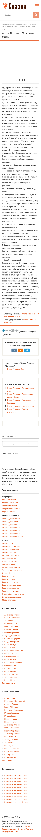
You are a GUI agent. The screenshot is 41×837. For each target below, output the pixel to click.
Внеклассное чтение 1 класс (15, 776)
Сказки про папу (9, 576)
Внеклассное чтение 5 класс (15, 787)
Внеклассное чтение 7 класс (15, 793)
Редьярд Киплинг (11, 674)
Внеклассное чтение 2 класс (15, 778)
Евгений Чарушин (11, 728)
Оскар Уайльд (10, 671)
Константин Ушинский (13, 650)
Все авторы (7, 760)
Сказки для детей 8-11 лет (13, 536)
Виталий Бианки (11, 630)
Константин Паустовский (14, 701)
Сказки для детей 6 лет (11, 530)
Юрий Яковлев (10, 758)
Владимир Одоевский (13, 662)
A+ (23, 80)
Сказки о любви (8, 564)
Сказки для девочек (10, 588)
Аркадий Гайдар (11, 704)
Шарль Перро (9, 680)
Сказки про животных (11, 549)
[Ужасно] (3, 330)
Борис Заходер (10, 645)
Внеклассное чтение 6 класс (15, 790)
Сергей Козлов (10, 665)
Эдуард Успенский (12, 636)
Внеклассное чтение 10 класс (16, 802)
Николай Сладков (11, 749)
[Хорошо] (13, 330)
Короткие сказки (9, 512)
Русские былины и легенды (13, 594)
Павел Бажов (9, 648)
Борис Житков (10, 659)
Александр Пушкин (12, 615)
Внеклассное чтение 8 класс (15, 796)
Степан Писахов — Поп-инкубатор (20, 406)
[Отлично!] (17, 330)
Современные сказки (11, 509)
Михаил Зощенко (11, 656)
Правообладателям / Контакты (13, 829)
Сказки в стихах (8, 543)
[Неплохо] (10, 330)
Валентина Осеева (11, 752)
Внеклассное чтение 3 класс (15, 781)
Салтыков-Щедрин (12, 639)
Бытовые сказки (9, 500)
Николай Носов (10, 654)
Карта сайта (27, 826)
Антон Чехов (9, 698)
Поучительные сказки (11, 567)
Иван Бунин (9, 746)
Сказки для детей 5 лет (11, 527)
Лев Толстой (9, 621)
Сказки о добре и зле (10, 546)
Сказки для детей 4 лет (11, 525)
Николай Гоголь (10, 722)
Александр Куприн (12, 725)
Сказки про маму (9, 579)
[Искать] (36, 15)
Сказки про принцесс (10, 591)
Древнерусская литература (13, 597)
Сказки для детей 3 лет (11, 522)
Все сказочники (8, 683)
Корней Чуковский (12, 618)
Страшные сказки (9, 561)
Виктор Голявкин (11, 755)
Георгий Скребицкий (12, 731)
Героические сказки (10, 555)
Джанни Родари (10, 677)
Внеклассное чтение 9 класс (15, 799)
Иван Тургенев (10, 737)
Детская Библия (8, 573)
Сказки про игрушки (10, 582)
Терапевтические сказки (12, 570)
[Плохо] (7, 330)
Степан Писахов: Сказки (16, 369)
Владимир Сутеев (11, 642)
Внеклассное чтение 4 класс (15, 784)
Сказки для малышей (11, 519)
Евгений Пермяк (11, 627)
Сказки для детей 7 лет (11, 533)
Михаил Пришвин (11, 633)
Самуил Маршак (11, 624)
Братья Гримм (10, 668)
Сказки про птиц (9, 552)
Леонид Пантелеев (11, 740)
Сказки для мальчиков (11, 585)
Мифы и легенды (9, 600)
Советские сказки (9, 506)
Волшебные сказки (10, 503)
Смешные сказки (9, 558)
